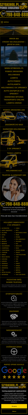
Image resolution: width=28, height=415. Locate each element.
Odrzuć (14, 411)
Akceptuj (14, 406)
